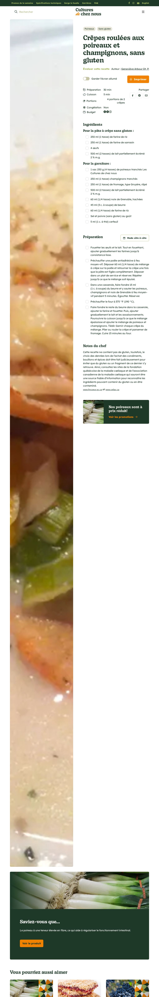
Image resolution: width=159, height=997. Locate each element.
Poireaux (89, 28)
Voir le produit (31, 943)
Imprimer (140, 79)
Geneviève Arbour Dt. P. (135, 68)
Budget (91, 112)
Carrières (86, 3)
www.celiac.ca (112, 389)
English (145, 3)
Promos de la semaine (22, 3)
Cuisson (91, 94)
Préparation (94, 89)
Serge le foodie (71, 3)
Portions (91, 100)
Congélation (94, 107)
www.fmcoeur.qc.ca (92, 389)
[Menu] (143, 12)
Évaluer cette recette (96, 68)
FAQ (96, 3)
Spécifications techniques (48, 3)
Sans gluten (104, 28)
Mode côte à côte (136, 238)
